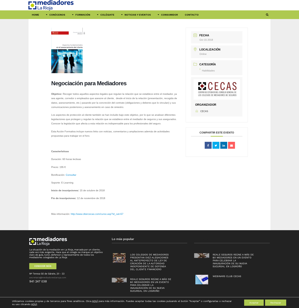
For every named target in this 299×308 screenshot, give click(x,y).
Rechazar (275, 302)
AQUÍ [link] (34, 304)
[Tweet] (215, 145)
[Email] (231, 145)
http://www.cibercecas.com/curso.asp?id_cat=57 (97, 214)
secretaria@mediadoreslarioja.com (47, 277)
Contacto (192, 14)
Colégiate (107, 14)
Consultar (71, 174)
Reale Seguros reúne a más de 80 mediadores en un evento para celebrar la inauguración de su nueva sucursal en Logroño (150, 285)
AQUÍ (95, 301)
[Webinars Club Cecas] (201, 279)
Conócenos (57, 14)
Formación (82, 14)
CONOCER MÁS (42, 266)
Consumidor (169, 14)
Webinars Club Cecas (227, 276)
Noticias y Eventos (138, 14)
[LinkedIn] (223, 145)
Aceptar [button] (254, 302)
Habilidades (208, 70)
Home (35, 14)
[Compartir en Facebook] (208, 145)
